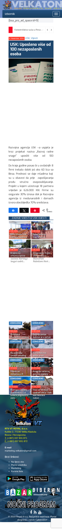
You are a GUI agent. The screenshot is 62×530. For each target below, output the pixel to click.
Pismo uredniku (19, 465)
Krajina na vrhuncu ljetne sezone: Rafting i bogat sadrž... (19, 257)
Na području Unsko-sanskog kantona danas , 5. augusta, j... (19, 357)
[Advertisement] (31, 113)
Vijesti (34, 38)
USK (27, 38)
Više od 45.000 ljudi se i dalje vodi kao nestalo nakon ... (42, 394)
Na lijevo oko (17, 461)
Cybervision (41, 519)
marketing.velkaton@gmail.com (20, 450)
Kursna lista (17, 471)
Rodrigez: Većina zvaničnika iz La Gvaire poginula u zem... (19, 394)
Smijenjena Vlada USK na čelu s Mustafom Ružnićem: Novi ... (41, 257)
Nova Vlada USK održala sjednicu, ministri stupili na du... (19, 238)
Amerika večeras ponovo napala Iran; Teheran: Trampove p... (41, 375)
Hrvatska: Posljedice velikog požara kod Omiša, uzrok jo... (19, 338)
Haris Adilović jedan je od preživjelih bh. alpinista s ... (40, 357)
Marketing (16, 468)
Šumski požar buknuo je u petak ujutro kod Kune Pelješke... (42, 338)
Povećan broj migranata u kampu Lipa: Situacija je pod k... (42, 238)
